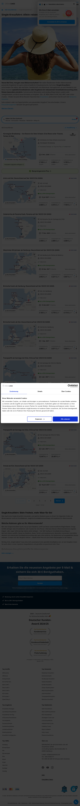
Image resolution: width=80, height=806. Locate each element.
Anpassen (38, 419)
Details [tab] (40, 391)
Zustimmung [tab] (14, 391)
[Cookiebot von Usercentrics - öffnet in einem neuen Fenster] (69, 385)
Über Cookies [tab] (66, 391)
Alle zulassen (65, 419)
